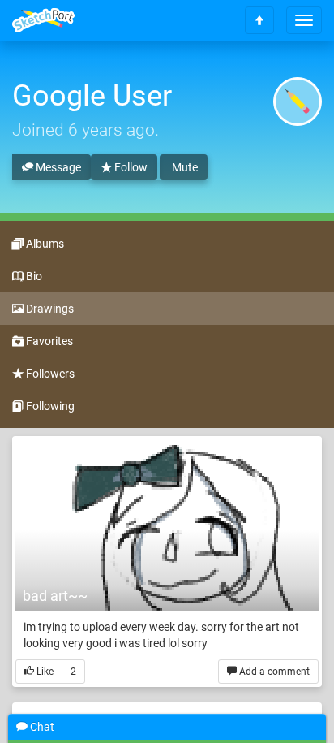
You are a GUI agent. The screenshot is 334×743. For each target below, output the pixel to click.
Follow (130, 167)
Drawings (49, 308)
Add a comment (273, 671)
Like (44, 671)
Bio (33, 276)
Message (57, 167)
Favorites (48, 341)
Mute (183, 167)
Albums (44, 243)
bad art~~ (55, 595)
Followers (49, 373)
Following (49, 406)
